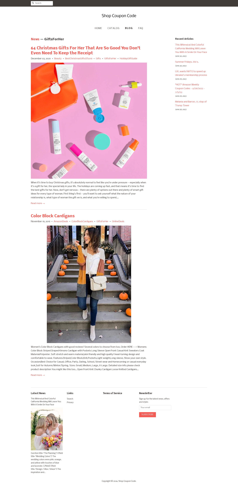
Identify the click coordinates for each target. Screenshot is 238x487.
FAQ (140, 28)
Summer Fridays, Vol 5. (187, 62)
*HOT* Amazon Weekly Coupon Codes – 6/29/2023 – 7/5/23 (190, 88)
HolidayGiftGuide (128, 58)
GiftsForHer (110, 58)
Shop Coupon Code (127, 481)
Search (70, 399)
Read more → (38, 203)
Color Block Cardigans (53, 216)
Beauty (58, 58)
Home (98, 28)
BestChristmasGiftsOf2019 (78, 58)
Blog (129, 28)
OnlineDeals (118, 221)
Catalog (113, 28)
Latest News (38, 393)
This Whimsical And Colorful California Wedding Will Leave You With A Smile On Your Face (191, 49)
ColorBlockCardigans (82, 221)
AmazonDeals (61, 221)
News (35, 39)
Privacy (70, 403)
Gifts (98, 58)
